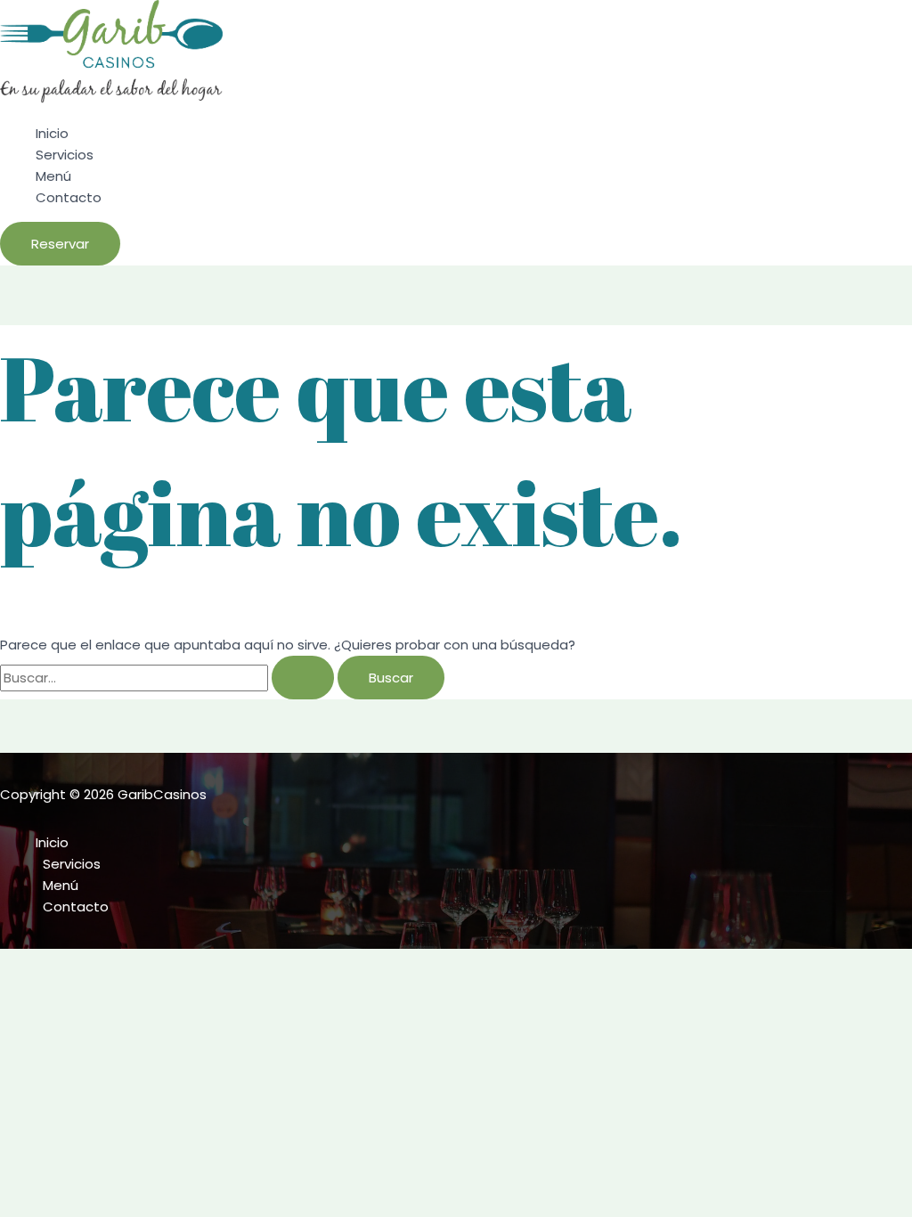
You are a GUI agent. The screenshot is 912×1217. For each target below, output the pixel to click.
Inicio (52, 133)
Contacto (69, 197)
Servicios (65, 154)
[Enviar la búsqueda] (303, 677)
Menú (53, 176)
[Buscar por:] (169, 677)
